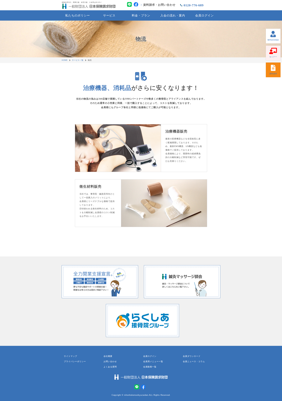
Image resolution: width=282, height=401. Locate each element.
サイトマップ (70, 356)
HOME (65, 60)
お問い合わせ (110, 361)
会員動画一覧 (149, 367)
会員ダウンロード (191, 356)
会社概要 (108, 356)
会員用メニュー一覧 (153, 361)
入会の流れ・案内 (172, 15)
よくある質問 (110, 367)
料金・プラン (141, 15)
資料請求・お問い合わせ (159, 4)
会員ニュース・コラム (194, 361)
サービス (109, 15)
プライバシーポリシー (75, 361)
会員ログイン (204, 15)
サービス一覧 (77, 60)
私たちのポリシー (77, 15)
